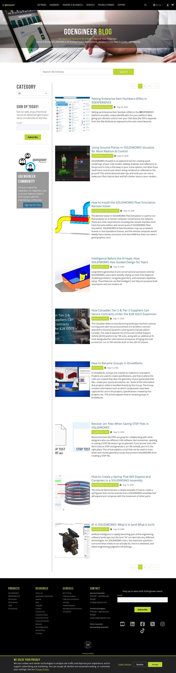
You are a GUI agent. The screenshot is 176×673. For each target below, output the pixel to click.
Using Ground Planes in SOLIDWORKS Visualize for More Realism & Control (122, 149)
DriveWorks (97, 368)
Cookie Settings (124, 664)
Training (39, 633)
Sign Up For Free (33, 205)
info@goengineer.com (98, 602)
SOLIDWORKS (13, 593)
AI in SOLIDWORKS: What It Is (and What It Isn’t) (122, 525)
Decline (139, 664)
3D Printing (67, 593)
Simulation (67, 611)
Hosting (66, 602)
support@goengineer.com (100, 618)
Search (123, 71)
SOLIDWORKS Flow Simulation (105, 210)
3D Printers (12, 599)
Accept (155, 664)
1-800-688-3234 (103, 596)
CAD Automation (69, 596)
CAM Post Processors (71, 599)
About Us (39, 593)
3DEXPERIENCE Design (101, 107)
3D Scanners (13, 602)
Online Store (40, 630)
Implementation (69, 605)
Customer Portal (42, 618)
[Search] (145, 5)
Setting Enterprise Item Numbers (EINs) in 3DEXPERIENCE (119, 100)
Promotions (12, 608)
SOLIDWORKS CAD (100, 267)
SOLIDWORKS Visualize (102, 156)
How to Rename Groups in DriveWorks (117, 363)
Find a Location (96, 624)
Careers (38, 608)
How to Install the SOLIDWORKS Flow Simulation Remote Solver (123, 204)
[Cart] (172, 5)
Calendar (39, 605)
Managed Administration (72, 608)
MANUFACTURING (100, 318)
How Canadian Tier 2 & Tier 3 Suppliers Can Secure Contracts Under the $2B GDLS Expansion (123, 312)
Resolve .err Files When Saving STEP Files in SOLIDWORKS (120, 425)
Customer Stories (42, 621)
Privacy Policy (42, 669)
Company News (42, 615)
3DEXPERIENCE (14, 596)
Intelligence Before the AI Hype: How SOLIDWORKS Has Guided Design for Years (119, 260)
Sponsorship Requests (99, 627)
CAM (10, 605)
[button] (158, 5)
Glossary (39, 624)
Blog (37, 602)
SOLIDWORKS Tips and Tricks (104, 485)
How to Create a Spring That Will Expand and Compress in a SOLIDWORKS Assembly (121, 478)
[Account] (167, 5)
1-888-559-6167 (103, 611)
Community (40, 611)
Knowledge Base (42, 627)
